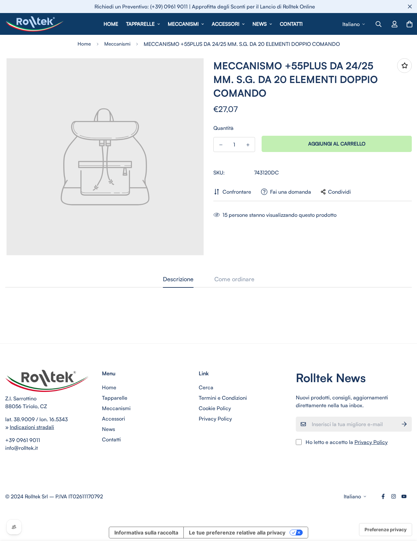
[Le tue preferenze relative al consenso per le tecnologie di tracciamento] (385, 529)
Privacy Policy (215, 418)
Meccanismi (183, 24)
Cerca (206, 387)
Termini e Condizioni (223, 398)
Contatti (291, 24)
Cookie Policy (215, 408)
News (259, 24)
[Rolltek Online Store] (34, 24)
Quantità (223, 128)
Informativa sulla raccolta (146, 532)
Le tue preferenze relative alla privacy (237, 532)
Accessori (225, 24)
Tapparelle (140, 24)
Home (111, 24)
